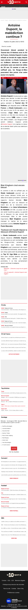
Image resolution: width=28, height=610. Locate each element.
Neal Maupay (5, 437)
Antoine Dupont (7, 124)
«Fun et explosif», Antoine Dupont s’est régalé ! (15, 273)
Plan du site (6, 588)
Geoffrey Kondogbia (7, 426)
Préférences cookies (13, 592)
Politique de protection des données (13, 584)
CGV (12, 580)
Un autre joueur (6, 444)
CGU (9, 580)
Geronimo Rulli (5, 430)
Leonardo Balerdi (6, 428)
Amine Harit (5, 440)
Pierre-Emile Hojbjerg (7, 435)
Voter (14, 448)
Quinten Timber (6, 433)
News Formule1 (14, 478)
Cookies (13, 588)
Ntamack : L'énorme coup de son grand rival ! (15, 269)
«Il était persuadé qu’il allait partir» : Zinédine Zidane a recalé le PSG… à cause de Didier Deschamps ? (14, 6)
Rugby (6, 20)
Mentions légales (20, 580)
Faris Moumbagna (6, 442)
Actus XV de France (14, 354)
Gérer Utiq (20, 588)
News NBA (14, 538)
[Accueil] (14, 2)
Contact (4, 580)
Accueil (2, 20)
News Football (14, 510)
